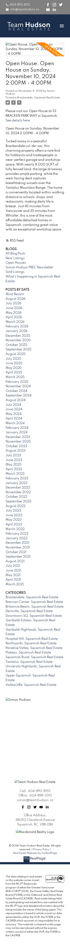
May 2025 (14, 368)
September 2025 (18, 349)
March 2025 (15, 377)
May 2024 (14, 414)
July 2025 (13, 358)
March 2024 (15, 423)
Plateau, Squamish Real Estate (28, 652)
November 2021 (18, 547)
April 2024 (14, 418)
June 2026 (14, 308)
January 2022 (16, 538)
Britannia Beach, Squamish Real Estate (35, 606)
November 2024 (18, 386)
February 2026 (17, 326)
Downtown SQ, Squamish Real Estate (34, 615)
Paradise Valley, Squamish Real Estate (34, 648)
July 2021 (13, 565)
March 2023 (15, 473)
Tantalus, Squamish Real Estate (29, 662)
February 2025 (17, 381)
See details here (18, 120)
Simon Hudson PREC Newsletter (29, 267)
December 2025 (18, 335)
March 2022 (15, 529)
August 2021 (15, 561)
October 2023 (16, 446)
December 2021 (17, 542)
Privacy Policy (41, 849)
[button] (18, 4)
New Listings (15, 258)
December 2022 (18, 487)
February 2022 (17, 533)
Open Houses (16, 262)
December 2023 (18, 437)
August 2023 (15, 450)
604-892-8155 (20, 4)
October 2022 (16, 496)
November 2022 (18, 492)
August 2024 (15, 400)
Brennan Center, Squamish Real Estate (34, 602)
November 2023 (18, 441)
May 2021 (13, 575)
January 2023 (16, 483)
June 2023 (14, 460)
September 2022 (18, 501)
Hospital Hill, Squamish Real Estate (32, 639)
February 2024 (17, 428)
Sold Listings (15, 272)
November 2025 (18, 340)
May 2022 (14, 519)
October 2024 (16, 391)
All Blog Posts (15, 253)
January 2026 (16, 331)
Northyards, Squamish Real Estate (31, 643)
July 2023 (13, 455)
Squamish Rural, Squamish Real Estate (34, 657)
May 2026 (14, 312)
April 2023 (14, 469)
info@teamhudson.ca (24, 9)
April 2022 (14, 524)
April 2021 (13, 579)
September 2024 (18, 395)
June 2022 (14, 515)
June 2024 (14, 409)
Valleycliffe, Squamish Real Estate (31, 685)
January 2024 (16, 432)
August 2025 (15, 354)
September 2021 (18, 556)
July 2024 (13, 405)
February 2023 (17, 478)
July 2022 (13, 510)
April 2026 (14, 317)
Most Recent (15, 294)
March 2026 (15, 322)
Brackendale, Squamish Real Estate (38, 97)
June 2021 (13, 570)
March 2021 (15, 584)
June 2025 (14, 363)
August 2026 (15, 299)
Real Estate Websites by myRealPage (35, 853)
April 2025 (14, 372)
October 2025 (16, 345)
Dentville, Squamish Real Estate (29, 611)
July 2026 (13, 303)
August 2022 (15, 506)
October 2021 (16, 552)
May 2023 (14, 464)
